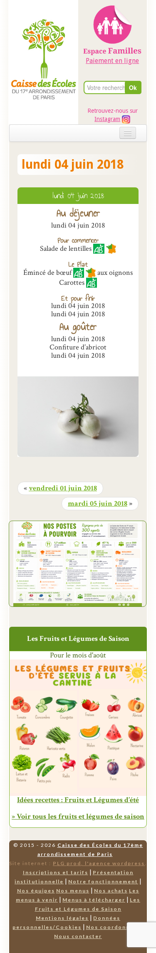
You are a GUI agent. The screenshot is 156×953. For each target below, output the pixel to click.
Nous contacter (78, 936)
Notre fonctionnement (103, 881)
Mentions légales (62, 918)
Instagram (107, 119)
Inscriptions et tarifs (55, 872)
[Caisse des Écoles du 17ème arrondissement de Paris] (43, 41)
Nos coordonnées (113, 927)
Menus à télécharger (93, 900)
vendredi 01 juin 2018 (63, 488)
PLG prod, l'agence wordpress (99, 863)
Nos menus (72, 891)
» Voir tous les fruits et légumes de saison (78, 816)
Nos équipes (36, 891)
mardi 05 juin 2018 (97, 504)
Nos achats (111, 891)
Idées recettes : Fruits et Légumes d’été (78, 800)
